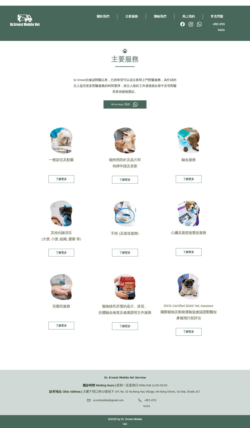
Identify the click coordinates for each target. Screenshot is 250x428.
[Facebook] (182, 24)
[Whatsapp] (199, 24)
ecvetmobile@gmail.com (108, 400)
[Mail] (88, 400)
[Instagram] (191, 24)
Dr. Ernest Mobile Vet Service (125, 377)
